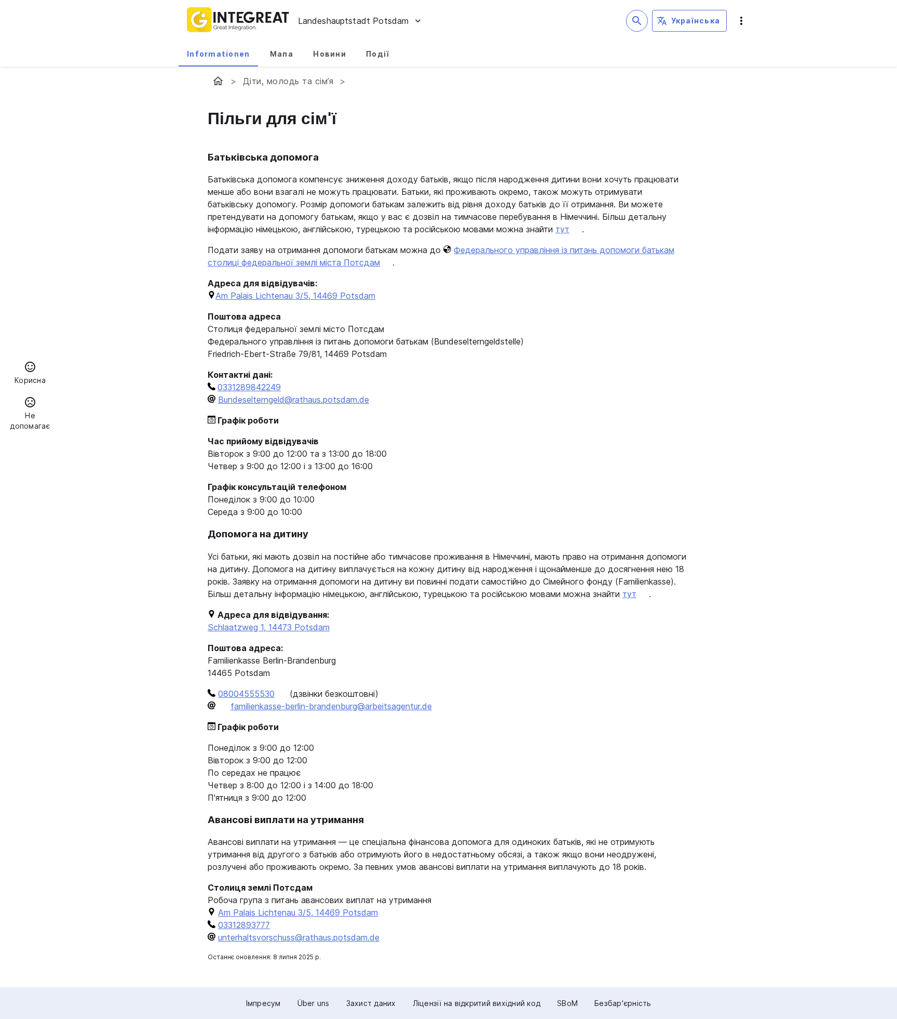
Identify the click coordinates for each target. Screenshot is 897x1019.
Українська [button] (696, 20)
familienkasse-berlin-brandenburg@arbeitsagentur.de (331, 706)
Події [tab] (377, 53)
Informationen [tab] (218, 53)
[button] (30, 374)
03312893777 (244, 925)
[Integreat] (238, 20)
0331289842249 (249, 387)
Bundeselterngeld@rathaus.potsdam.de (293, 399)
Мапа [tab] (281, 53)
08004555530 (246, 694)
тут (562, 229)
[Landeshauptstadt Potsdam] (218, 81)
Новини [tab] (329, 53)
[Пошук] (637, 21)
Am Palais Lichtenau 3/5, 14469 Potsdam (295, 295)
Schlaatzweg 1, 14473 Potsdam (269, 627)
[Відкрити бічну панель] (741, 20)
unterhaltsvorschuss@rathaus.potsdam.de (298, 937)
